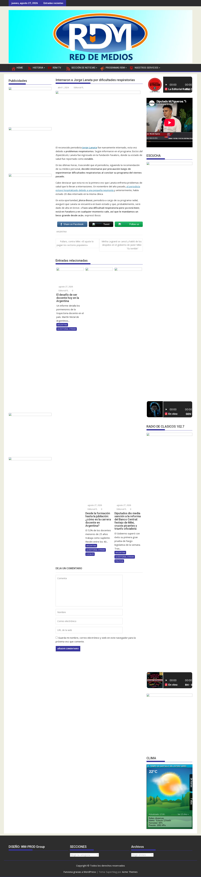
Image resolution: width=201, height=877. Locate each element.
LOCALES (90, 554)
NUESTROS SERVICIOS (146, 67)
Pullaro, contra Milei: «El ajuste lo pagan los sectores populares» (75, 243)
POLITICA (119, 561)
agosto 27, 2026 (65, 286)
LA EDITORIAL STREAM (66, 329)
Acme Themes (130, 871)
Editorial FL (79, 87)
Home (20, 67)
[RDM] (100, 62)
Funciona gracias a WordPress (79, 871)
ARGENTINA (61, 231)
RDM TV (57, 67)
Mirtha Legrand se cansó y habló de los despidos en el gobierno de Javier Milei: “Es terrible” (122, 245)
